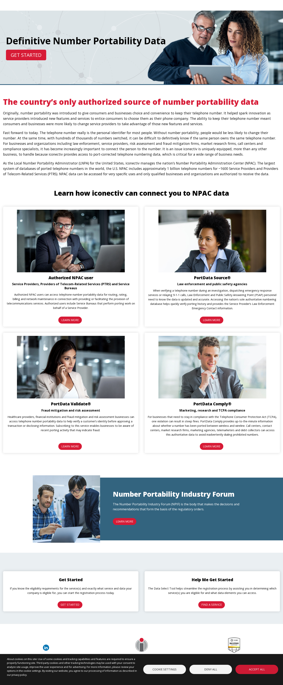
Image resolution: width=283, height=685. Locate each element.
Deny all (210, 669)
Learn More (70, 320)
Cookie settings (164, 669)
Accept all (257, 669)
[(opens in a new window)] (47, 649)
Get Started (26, 55)
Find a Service (211, 604)
